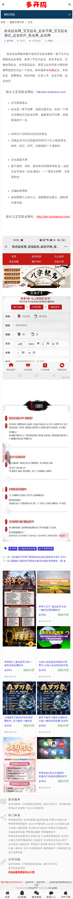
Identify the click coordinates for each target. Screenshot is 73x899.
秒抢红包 (35, 836)
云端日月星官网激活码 (20, 840)
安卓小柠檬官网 (35, 808)
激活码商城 (42, 819)
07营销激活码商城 (31, 804)
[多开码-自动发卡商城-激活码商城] (36, 7)
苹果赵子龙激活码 (57, 828)
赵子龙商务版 (46, 548)
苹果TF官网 (63, 844)
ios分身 (50, 824)
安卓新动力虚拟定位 (19, 844)
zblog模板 (52, 888)
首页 (3, 22)
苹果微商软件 (48, 832)
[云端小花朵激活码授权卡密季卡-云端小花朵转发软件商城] (53, 647)
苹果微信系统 (15, 819)
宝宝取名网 (65, 804)
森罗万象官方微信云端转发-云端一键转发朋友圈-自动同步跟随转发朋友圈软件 (53, 721)
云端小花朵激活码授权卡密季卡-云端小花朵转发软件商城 (53, 665)
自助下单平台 (50, 804)
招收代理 (63, 614)
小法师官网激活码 (50, 836)
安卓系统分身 (62, 824)
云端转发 (38, 840)
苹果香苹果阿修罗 (17, 824)
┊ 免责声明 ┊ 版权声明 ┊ (35, 882)
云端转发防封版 (27, 548)
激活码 (52, 844)
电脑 (51, 70)
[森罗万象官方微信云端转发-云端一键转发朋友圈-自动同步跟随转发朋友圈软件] (53, 713)
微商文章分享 (17, 22)
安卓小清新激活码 (33, 848)
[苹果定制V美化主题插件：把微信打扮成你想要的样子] (53, 758)
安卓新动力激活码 (37, 828)
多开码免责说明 (16, 868)
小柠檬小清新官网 (17, 828)
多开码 (10, 41)
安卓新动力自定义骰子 (55, 840)
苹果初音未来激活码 (19, 836)
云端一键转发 (15, 848)
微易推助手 (50, 848)
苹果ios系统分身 (58, 819)
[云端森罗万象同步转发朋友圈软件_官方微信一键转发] (19, 713)
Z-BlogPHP (32, 888)
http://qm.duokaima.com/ (51, 92)
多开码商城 (14, 804)
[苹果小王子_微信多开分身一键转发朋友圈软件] (53, 592)
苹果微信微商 (33, 832)
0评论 (50, 41)
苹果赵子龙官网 (16, 808)
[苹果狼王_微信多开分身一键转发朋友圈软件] (19, 645)
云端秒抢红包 (64, 848)
